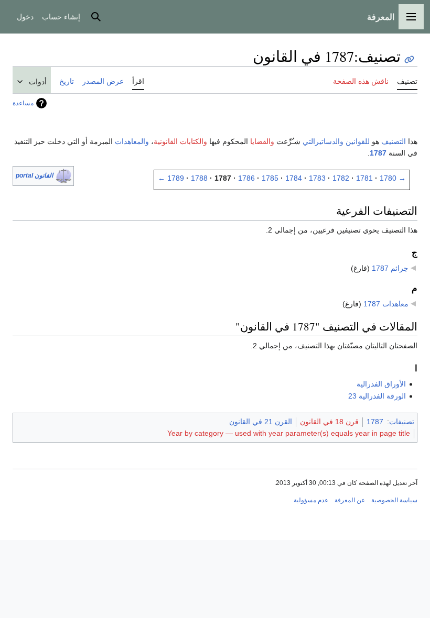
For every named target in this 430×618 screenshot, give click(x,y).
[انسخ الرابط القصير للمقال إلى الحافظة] (409, 59)
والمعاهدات (132, 141)
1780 (388, 178)
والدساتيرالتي (323, 141)
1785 (270, 178)
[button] (411, 16)
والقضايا (262, 141)
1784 (293, 178)
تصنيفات (401, 421)
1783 (317, 178)
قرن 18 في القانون (329, 421)
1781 (364, 178)
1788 (199, 178)
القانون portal (34, 175)
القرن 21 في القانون (260, 421)
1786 (246, 178)
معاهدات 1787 (385, 304)
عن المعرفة (350, 500)
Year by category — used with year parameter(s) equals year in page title (288, 433)
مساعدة (23, 103)
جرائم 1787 (390, 268)
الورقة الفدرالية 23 (377, 396)
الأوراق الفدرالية (381, 384)
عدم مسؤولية (311, 500)
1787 (378, 153)
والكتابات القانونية (180, 141)
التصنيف (393, 141)
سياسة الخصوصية (394, 500)
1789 (175, 178)
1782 (340, 178)
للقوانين (358, 141)
